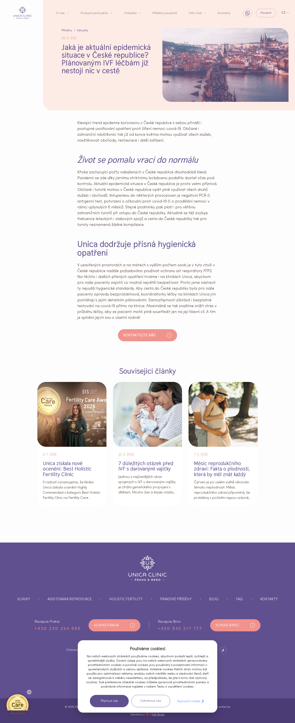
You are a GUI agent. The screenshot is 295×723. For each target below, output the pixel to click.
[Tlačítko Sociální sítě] (223, 650)
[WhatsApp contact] (247, 13)
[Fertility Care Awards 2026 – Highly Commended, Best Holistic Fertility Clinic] (17, 704)
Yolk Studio (158, 714)
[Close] (29, 692)
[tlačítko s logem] (22, 12)
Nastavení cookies (188, 701)
